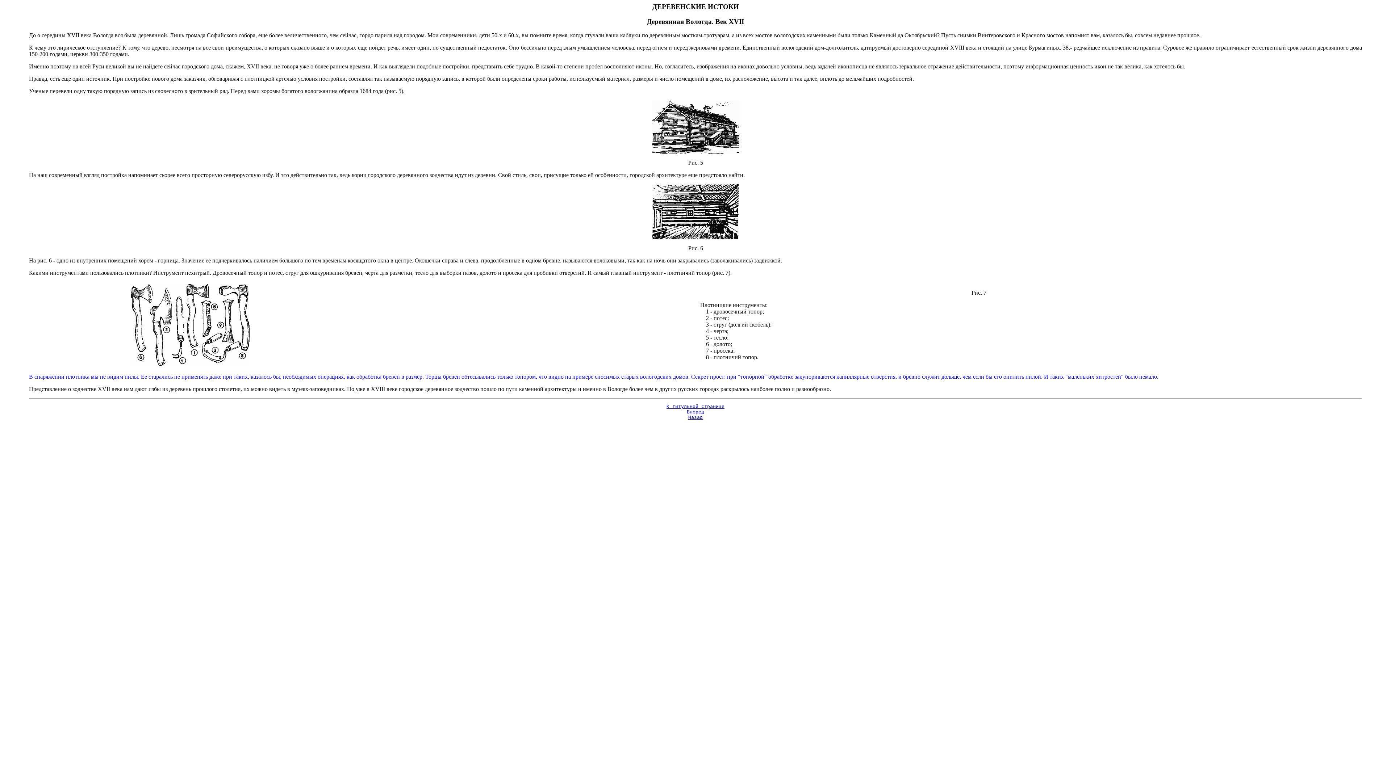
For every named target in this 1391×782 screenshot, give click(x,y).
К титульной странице (695, 406)
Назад (695, 417)
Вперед (695, 412)
